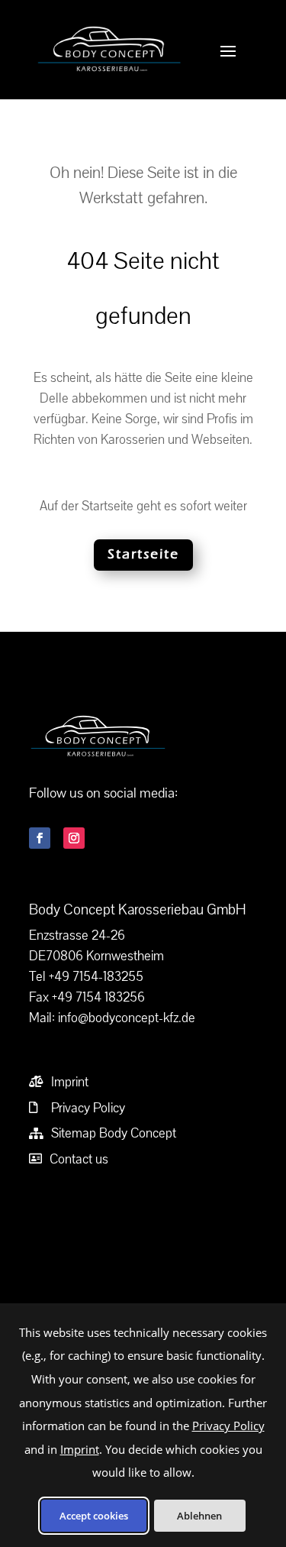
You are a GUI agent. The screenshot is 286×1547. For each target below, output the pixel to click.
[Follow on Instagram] (74, 838)
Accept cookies (93, 1516)
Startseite (143, 554)
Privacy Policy (228, 1425)
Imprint (79, 1449)
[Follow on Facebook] (39, 838)
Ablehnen (199, 1516)
